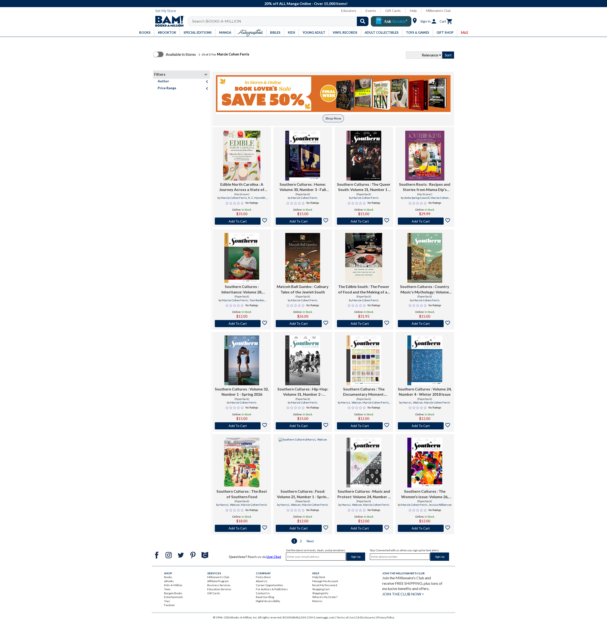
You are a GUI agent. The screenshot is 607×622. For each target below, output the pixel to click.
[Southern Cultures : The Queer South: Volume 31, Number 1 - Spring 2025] (363, 156)
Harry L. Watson (351, 402)
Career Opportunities (269, 585)
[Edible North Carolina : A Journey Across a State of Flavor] (242, 156)
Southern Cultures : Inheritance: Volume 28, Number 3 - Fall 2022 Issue (241, 289)
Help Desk (318, 577)
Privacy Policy (385, 617)
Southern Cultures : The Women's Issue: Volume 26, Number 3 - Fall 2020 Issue (424, 494)
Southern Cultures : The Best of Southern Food (241, 494)
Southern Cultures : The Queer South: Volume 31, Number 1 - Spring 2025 (364, 187)
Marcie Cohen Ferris (234, 198)
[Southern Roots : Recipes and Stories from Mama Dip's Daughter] (425, 156)
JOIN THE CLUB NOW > (403, 594)
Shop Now (333, 118)
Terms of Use (345, 617)
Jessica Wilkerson (440, 504)
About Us (261, 581)
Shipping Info (320, 593)
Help (413, 11)
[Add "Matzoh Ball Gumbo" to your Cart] (303, 323)
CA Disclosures (365, 617)
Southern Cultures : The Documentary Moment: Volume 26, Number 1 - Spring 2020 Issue (364, 392)
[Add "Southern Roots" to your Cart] (425, 221)
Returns (317, 601)
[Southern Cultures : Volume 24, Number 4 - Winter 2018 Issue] (424, 360)
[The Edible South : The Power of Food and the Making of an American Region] (363, 258)
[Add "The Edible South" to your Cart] (364, 323)
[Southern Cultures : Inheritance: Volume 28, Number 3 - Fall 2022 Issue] (241, 258)
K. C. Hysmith (256, 198)
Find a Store (263, 577)
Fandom (169, 605)
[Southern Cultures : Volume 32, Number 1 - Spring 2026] (241, 360)
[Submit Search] (362, 21)
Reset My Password (324, 585)
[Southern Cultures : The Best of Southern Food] (242, 462)
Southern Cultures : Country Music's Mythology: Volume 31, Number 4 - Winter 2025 (424, 289)
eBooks (169, 581)
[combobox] (281, 21)
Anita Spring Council (416, 198)
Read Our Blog (265, 597)
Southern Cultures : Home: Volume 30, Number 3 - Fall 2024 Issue (303, 187)
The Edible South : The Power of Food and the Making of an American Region (363, 289)
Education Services (219, 589)
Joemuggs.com (325, 617)
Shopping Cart (321, 589)
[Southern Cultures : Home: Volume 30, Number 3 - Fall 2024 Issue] (302, 156)
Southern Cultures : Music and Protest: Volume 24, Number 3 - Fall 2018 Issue (363, 494)
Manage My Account (325, 581)
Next (310, 541)
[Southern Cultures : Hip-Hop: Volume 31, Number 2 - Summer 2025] (302, 360)
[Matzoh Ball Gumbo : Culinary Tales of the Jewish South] (302, 258)
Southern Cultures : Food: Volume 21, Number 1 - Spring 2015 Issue (302, 494)
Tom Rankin (256, 300)
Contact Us (263, 593)
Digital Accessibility (268, 601)
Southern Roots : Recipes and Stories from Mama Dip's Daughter (424, 187)
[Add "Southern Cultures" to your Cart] (303, 221)
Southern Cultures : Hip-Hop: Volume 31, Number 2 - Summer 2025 (302, 392)
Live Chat (274, 557)
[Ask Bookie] (391, 21)
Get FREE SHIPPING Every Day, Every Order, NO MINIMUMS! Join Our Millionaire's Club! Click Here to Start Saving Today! (306, 3)
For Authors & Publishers (272, 589)
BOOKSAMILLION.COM (298, 617)
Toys (167, 601)
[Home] (168, 21)
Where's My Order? (324, 597)
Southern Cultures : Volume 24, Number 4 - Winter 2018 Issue (425, 391)
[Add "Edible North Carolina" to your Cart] (242, 221)
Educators (348, 11)
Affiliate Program (218, 581)
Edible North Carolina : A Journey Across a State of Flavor (241, 187)
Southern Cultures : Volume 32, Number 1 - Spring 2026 (242, 391)
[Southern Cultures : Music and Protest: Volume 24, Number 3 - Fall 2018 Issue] (363, 462)
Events (371, 11)
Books (168, 577)
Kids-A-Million (173, 585)
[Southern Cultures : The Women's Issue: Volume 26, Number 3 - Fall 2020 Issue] (424, 462)
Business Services (218, 585)
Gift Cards (393, 11)
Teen (167, 589)
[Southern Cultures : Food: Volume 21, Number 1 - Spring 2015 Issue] (302, 462)
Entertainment (173, 597)
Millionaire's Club (438, 11)
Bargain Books (173, 593)
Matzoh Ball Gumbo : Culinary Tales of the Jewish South (303, 289)
